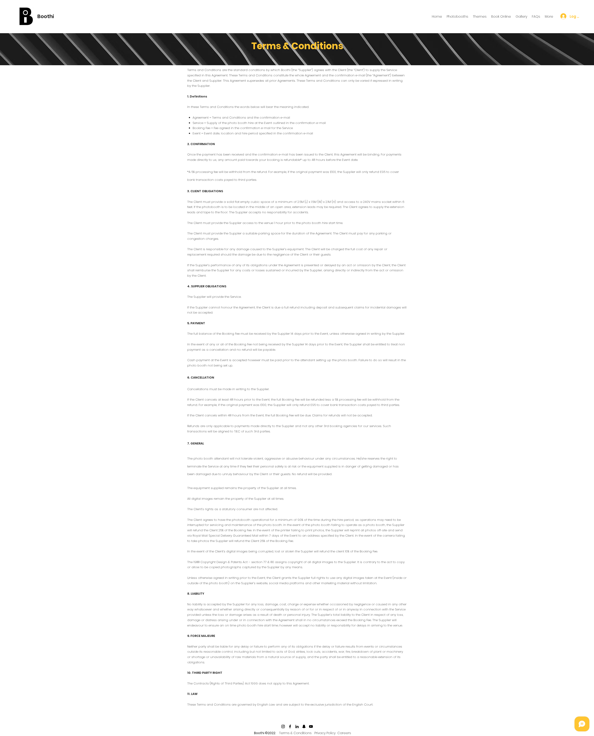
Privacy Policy (325, 733)
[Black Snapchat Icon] (304, 726)
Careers (344, 733)
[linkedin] (297, 726)
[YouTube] (311, 726)
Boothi (45, 16)
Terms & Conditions (295, 733)
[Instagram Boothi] (283, 726)
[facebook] (290, 726)
